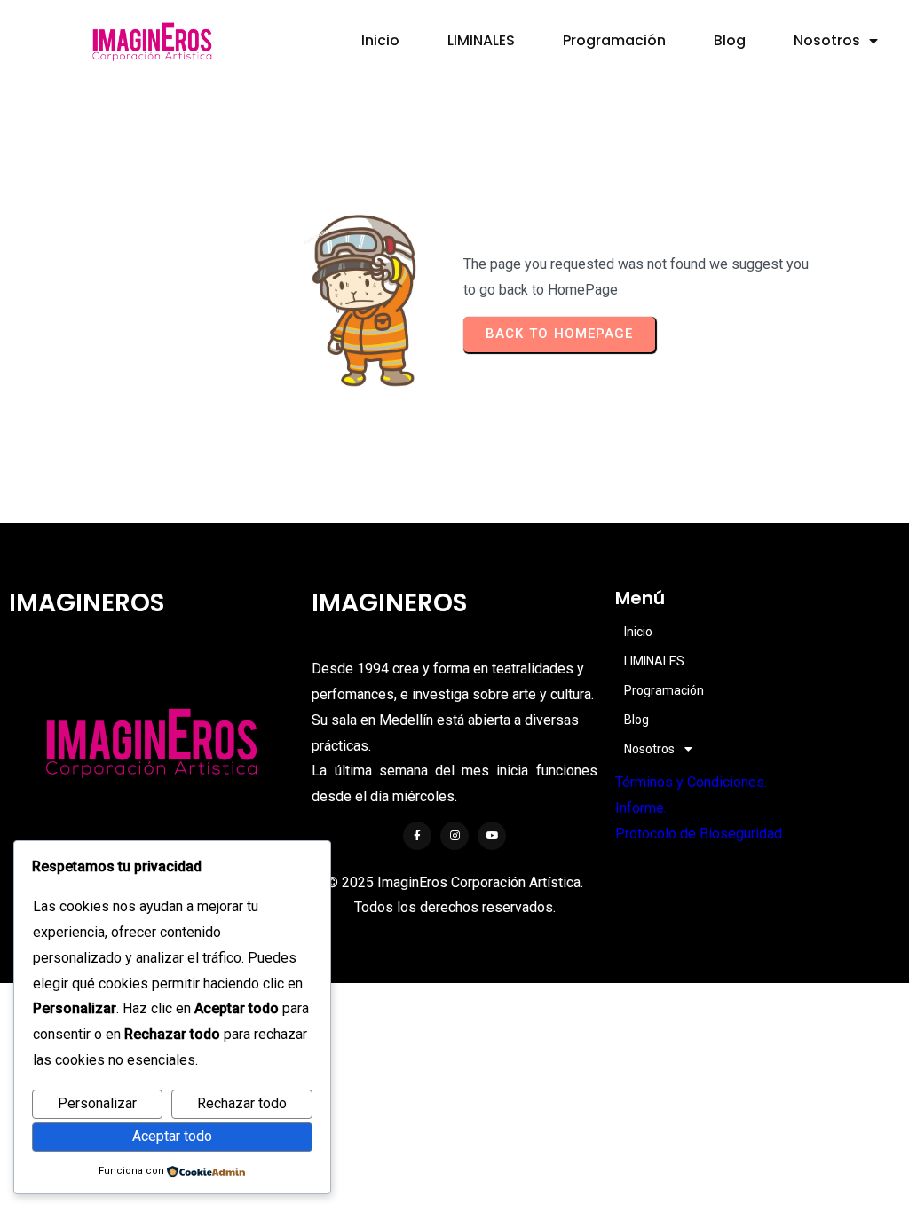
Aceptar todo (172, 1136)
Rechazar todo (242, 1103)
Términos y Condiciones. (691, 782)
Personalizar (97, 1103)
